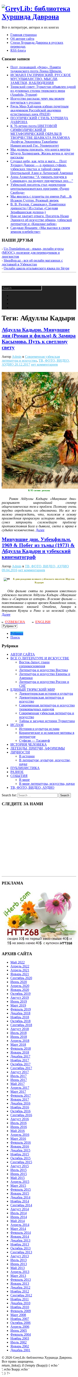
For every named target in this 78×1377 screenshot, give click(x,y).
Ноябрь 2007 (19, 1319)
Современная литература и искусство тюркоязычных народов (47, 707)
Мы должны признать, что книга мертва (40, 149)
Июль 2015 (18, 1170)
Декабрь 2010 (20, 1303)
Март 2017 (18, 1091)
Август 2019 (19, 997)
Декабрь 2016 (20, 1103)
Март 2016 (18, 1138)
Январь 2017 (19, 1099)
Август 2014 (19, 1209)
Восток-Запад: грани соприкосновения (34, 664)
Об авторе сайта (22, 38)
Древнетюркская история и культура (46, 693)
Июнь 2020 (18, 982)
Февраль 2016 (20, 1142)
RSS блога (18, 50)
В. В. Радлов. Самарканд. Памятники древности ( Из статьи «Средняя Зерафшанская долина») (38, 208)
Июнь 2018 (18, 1037)
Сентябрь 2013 (21, 1252)
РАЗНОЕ (17, 772)
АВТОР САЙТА (22, 654)
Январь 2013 (19, 1283)
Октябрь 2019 (20, 993)
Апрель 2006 (19, 1326)
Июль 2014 (18, 1213)
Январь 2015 (19, 1193)
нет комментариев (44, 364)
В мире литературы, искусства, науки (47, 783)
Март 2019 (18, 1005)
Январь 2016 (19, 1146)
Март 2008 (18, 1315)
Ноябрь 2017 (19, 1060)
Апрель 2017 (19, 1087)
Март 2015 (18, 1185)
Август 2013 (19, 1256)
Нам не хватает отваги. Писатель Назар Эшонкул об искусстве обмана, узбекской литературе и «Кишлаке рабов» (41, 220)
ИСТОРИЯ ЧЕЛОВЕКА (28, 744)
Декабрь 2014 (20, 1197)
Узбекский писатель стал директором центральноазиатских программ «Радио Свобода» (39, 188)
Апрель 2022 (19, 966)
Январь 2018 (19, 1052)
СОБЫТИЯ (19, 776)
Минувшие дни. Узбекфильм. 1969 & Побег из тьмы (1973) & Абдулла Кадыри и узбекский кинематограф (38, 548)
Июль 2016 (18, 1123)
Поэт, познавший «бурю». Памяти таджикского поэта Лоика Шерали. (36, 69)
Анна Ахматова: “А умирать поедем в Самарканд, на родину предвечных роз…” (41, 179)
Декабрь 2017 (20, 1056)
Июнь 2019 (18, 1001)
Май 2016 (17, 1131)
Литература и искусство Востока (43, 670)
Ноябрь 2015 (19, 1154)
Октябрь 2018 (20, 1021)
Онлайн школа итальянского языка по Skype (36, 268)
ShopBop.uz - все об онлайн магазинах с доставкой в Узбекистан (32, 262)
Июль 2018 (18, 1033)
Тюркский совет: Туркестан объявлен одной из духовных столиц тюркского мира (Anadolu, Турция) (43, 90)
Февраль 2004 (20, 1334)
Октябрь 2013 (20, 1248)
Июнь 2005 (18, 1330)
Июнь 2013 (18, 1264)
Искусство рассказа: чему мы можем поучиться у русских (37, 100)
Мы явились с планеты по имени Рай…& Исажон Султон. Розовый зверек (41, 198)
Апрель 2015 (19, 1182)
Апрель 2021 (19, 970)
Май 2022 (17, 962)
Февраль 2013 (20, 1279)
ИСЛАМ (16, 725)
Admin (16, 356)
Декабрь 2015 (20, 1150)
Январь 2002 (19, 1346)
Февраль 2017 (20, 1095)
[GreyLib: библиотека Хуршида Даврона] (39, 16)
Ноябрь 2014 (19, 1201)
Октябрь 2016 (20, 1111)
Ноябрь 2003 (19, 1338)
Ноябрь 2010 (19, 1307)
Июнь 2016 (18, 1127)
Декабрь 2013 (20, 1240)
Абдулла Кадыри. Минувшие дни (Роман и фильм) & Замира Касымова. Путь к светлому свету (39, 338)
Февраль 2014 (20, 1232)
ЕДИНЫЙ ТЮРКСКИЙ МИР (32, 689)
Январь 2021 (19, 974)
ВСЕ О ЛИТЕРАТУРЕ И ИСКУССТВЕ (39, 658)
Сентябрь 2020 (21, 978)
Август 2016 (19, 1119)
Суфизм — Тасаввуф (34, 740)
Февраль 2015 (20, 1189)
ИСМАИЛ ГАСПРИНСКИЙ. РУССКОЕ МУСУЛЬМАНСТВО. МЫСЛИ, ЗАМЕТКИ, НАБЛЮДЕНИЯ (40, 79)
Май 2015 (17, 1178)
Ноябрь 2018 (19, 1017)
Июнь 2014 (18, 1217)
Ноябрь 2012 (19, 1291)
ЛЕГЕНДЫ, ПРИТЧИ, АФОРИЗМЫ (37, 748)
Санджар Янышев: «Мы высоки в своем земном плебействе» (40, 230)
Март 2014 (18, 1229)
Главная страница (23, 35)
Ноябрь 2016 (19, 1107)
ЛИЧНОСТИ (20, 752)
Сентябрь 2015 (21, 1162)
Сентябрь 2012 (21, 1295)
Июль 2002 (18, 1342)
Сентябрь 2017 (21, 1068)
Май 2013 (17, 1268)
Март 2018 (18, 1044)
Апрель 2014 (19, 1225)
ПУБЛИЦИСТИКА (25, 768)
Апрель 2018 (19, 1040)
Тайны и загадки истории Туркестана (47, 721)
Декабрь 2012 (20, 1287)
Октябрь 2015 (20, 1158)
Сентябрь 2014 (21, 1205)
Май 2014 (17, 1221)
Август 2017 (19, 1072)
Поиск (15, 637)
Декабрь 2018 (20, 1013)
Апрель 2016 (19, 1135)
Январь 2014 (19, 1236)
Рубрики (16, 633)
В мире (24, 780)
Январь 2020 (19, 990)
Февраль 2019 (20, 1009)
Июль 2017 (18, 1076)
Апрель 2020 (19, 986)
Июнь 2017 (18, 1080)
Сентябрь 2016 (21, 1115)
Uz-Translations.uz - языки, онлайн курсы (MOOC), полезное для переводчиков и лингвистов (33, 252)
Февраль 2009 (20, 1311)
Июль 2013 (18, 1260)
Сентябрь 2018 (21, 1025)
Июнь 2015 (18, 1174)
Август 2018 (19, 1029)
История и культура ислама (39, 729)
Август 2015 (19, 1166)
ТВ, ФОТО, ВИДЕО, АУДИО (47, 566)
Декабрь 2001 (20, 1350)
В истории (27, 756)
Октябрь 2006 (20, 1323)
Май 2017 (17, 1084)
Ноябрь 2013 (19, 1244)
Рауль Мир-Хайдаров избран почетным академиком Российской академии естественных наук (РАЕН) (39, 110)
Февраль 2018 (20, 1048)
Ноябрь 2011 (19, 1299)
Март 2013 (18, 1276)
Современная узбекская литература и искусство (31, 358)
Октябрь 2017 (20, 1064)
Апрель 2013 (19, 1272)
